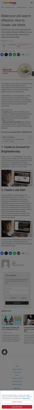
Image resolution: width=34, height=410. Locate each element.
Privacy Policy (26, 398)
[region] (17, 400)
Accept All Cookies (17, 406)
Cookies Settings (17, 402)
